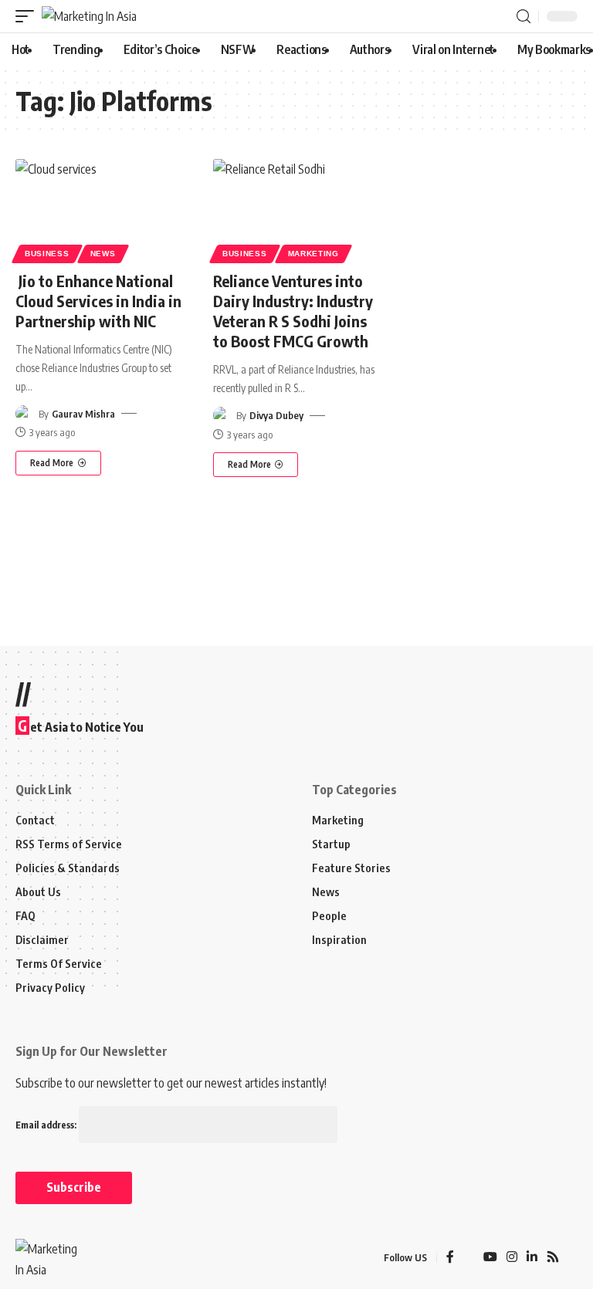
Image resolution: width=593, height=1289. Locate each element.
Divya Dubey (276, 415)
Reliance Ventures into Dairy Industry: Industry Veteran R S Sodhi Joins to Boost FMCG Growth (293, 310)
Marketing (313, 253)
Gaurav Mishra (83, 414)
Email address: (47, 1125)
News (103, 253)
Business (47, 253)
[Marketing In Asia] (89, 16)
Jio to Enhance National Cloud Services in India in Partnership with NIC (98, 300)
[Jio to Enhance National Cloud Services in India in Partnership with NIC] (98, 209)
